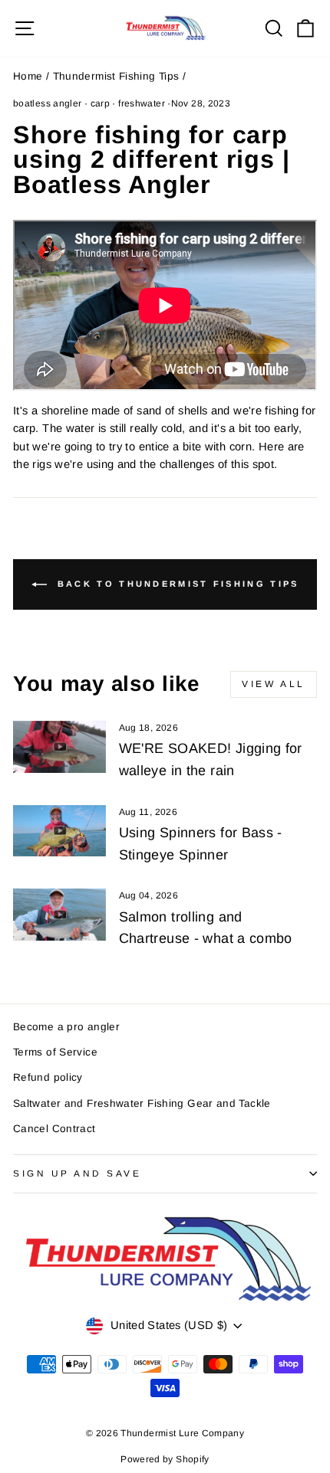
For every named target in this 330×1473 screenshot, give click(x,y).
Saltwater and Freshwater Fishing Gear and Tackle (142, 1103)
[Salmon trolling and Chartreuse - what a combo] (59, 915)
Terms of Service (55, 1052)
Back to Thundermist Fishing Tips (176, 583)
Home (27, 76)
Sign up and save (77, 1173)
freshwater (141, 103)
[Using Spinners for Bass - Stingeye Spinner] (59, 831)
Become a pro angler (66, 1027)
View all (273, 684)
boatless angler (47, 103)
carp (100, 103)
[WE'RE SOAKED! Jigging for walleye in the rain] (59, 747)
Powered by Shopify (165, 1459)
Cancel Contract (54, 1128)
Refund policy (48, 1077)
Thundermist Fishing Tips (116, 76)
